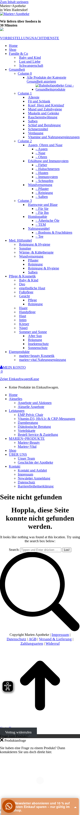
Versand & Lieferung (55, 639)
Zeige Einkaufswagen (15, 379)
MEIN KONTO (14, 367)
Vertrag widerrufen (18, 732)
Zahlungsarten (31, 643)
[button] (9, 806)
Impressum (60, 635)
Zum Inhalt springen (14, 2)
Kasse (35, 379)
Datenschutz (16, 639)
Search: (14, 550)
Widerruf (53, 643)
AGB (32, 639)
